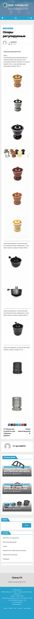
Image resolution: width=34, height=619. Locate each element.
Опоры (4, 28)
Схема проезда (27, 608)
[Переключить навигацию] (16, 18)
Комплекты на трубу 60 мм (11, 538)
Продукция (10, 28)
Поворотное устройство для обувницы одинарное (17, 470)
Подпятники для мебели (10, 554)
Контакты (20, 608)
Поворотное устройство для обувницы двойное (16, 487)
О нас (15, 608)
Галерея (10, 608)
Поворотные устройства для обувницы (14, 466)
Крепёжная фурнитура (9, 542)
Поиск (4, 520)
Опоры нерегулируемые (24, 430)
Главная (5, 608)
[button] (28, 18)
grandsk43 (14, 42)
